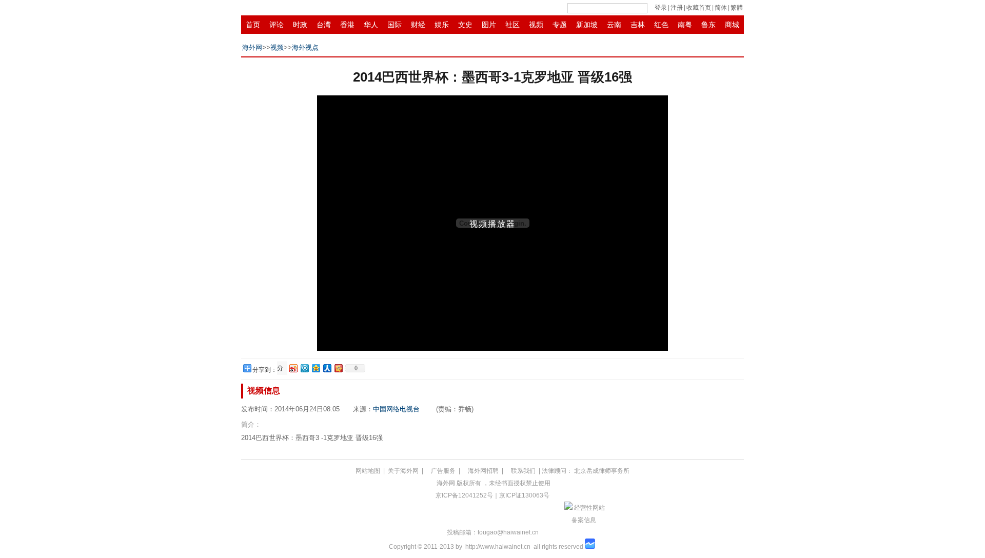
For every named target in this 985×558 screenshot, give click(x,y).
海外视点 (305, 47)
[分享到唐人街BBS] (281, 368)
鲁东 (708, 25)
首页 (253, 25)
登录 (661, 7)
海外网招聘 (483, 470)
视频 (536, 25)
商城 (732, 25)
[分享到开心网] (338, 368)
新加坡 (587, 25)
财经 (418, 25)
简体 (721, 7)
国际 (394, 25)
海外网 (252, 47)
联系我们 (523, 470)
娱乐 (442, 25)
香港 (347, 25)
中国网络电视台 (396, 409)
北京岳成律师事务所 (601, 470)
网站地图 (368, 470)
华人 (371, 25)
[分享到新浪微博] (293, 368)
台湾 (324, 25)
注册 (677, 7)
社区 (512, 25)
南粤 (685, 25)
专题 (560, 25)
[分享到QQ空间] (315, 368)
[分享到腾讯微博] (304, 368)
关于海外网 (403, 470)
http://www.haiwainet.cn (497, 546)
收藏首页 (698, 7)
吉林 (638, 25)
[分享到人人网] (326, 368)
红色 (661, 25)
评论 (276, 25)
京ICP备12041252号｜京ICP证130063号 (492, 495)
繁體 (737, 7)
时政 (300, 25)
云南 (614, 25)
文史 (465, 25)
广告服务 (443, 470)
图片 (489, 25)
